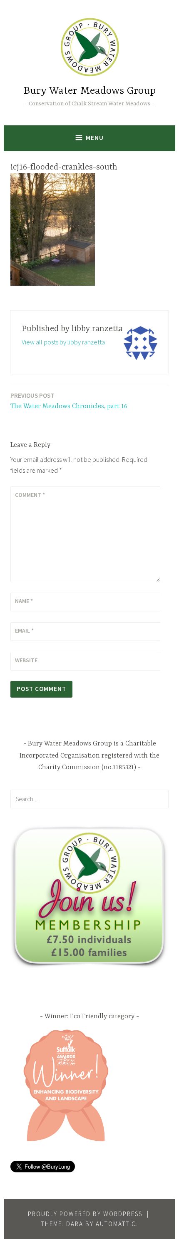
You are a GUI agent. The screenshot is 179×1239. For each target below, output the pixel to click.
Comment (30, 495)
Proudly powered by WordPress (85, 1214)
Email (24, 630)
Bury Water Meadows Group (89, 91)
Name (24, 601)
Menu (95, 138)
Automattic (116, 1224)
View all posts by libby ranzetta (63, 342)
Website (26, 660)
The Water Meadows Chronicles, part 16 (68, 400)
